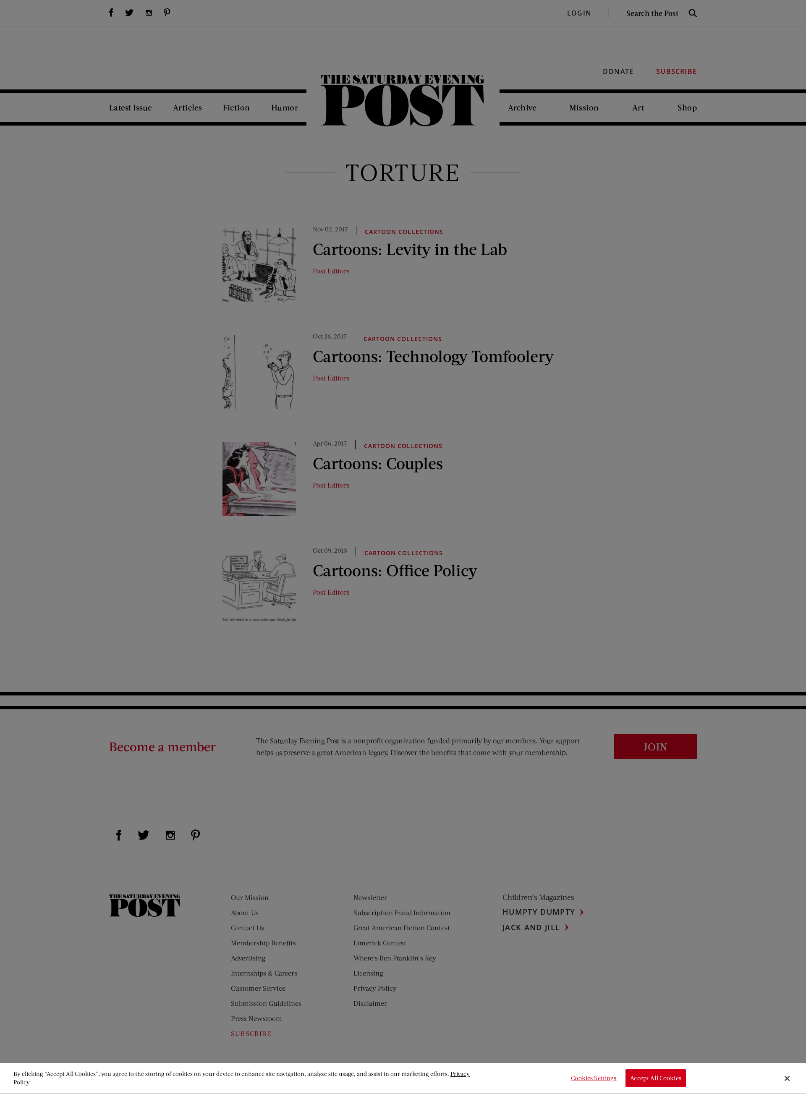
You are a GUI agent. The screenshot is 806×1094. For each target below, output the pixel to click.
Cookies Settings (593, 1078)
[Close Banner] (787, 1078)
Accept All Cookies (655, 1078)
